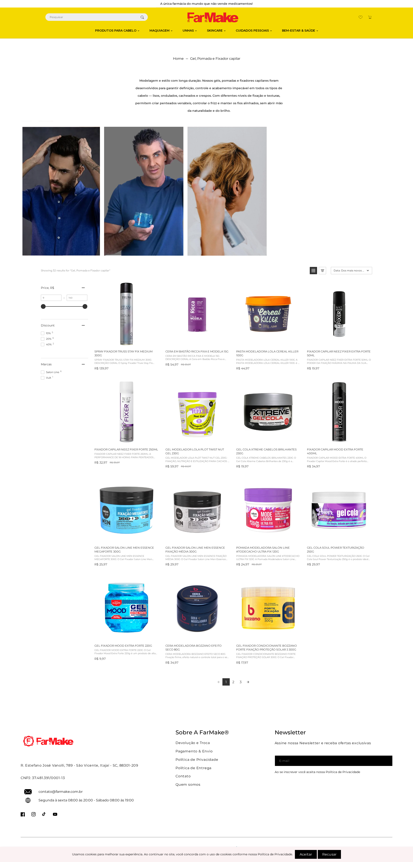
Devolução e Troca (193, 743)
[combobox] (96, 17)
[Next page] (248, 682)
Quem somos (188, 784)
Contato (183, 776)
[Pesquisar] (142, 17)
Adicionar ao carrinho (126, 342)
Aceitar (306, 854)
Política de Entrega (193, 768)
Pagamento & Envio (194, 751)
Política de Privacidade (197, 760)
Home (178, 59)
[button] (369, 17)
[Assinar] (385, 761)
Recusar (329, 854)
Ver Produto (338, 440)
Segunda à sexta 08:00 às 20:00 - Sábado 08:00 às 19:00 (86, 800)
